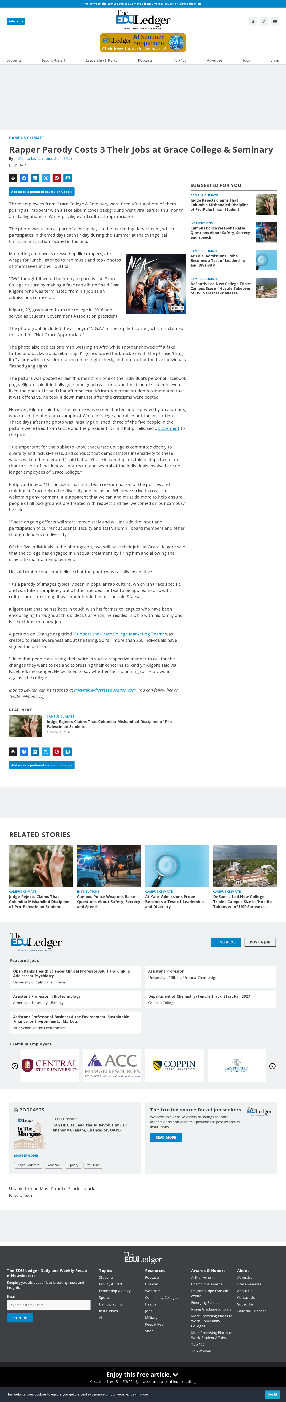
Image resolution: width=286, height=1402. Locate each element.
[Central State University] (174, 1065)
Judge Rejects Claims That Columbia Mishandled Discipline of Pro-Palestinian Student (110, 724)
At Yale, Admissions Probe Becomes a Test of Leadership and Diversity (218, 261)
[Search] (264, 21)
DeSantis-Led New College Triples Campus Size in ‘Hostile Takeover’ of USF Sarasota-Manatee (221, 288)
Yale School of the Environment (39, 1027)
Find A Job (226, 942)
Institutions (202, 223)
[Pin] (57, 178)
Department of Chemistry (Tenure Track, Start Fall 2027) (199, 996)
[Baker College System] (112, 1065)
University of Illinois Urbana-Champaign (182, 977)
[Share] (24, 178)
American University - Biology (38, 1002)
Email (11, 1296)
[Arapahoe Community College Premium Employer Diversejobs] (237, 1065)
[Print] (13, 178)
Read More (166, 1137)
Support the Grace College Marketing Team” (119, 634)
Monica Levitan (30, 158)
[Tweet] (46, 178)
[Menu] (275, 21)
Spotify (73, 1165)
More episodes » (28, 1155)
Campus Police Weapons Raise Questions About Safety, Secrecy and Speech (220, 233)
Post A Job (260, 942)
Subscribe (16, 21)
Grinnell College (161, 1002)
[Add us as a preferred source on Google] (67, 178)
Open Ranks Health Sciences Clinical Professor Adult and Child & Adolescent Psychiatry (71, 973)
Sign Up (20, 1318)
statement (168, 428)
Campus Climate (27, 137)
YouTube (93, 1165)
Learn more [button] (139, 1394)
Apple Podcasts (28, 1165)
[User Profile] (253, 21)
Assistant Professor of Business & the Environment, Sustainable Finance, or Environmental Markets (71, 1019)
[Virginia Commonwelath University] (50, 1065)
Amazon (54, 1165)
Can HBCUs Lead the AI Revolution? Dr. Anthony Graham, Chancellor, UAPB (90, 1127)
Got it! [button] (272, 1394)
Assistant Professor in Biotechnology (47, 996)
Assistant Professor (166, 971)
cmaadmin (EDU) (58, 158)
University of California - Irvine (39, 982)
